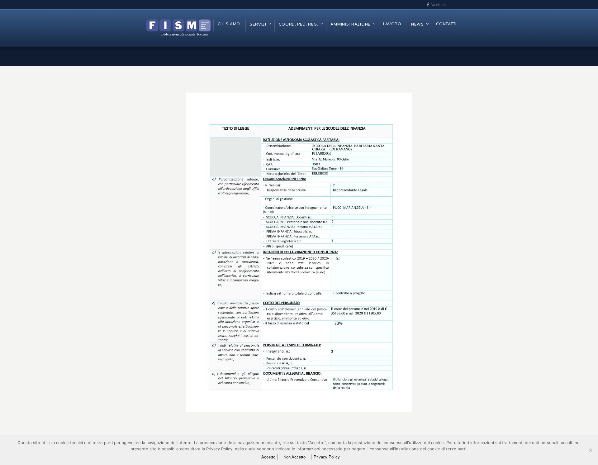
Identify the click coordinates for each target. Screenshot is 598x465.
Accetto (268, 457)
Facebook (438, 4)
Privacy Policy (327, 457)
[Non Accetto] (590, 450)
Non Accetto (294, 457)
